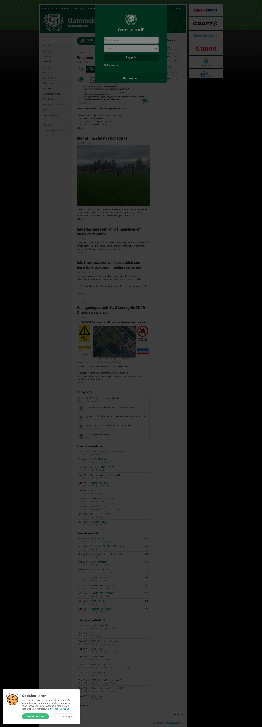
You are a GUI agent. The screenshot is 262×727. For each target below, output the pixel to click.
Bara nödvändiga (63, 716)
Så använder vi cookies (58, 708)
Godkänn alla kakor (35, 716)
